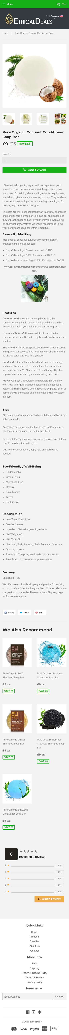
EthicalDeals (35, 1021)
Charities (34, 941)
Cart (63, 4)
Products (35, 936)
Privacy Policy (34, 982)
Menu (10, 4)
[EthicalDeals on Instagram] (33, 1012)
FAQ (34, 963)
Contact (34, 950)
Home (5, 33)
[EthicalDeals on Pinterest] (39, 1012)
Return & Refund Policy (34, 972)
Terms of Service (34, 977)
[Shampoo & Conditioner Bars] (34, 288)
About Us (34, 946)
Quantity (7, 154)
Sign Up (59, 996)
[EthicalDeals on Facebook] (28, 1012)
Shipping (34, 968)
